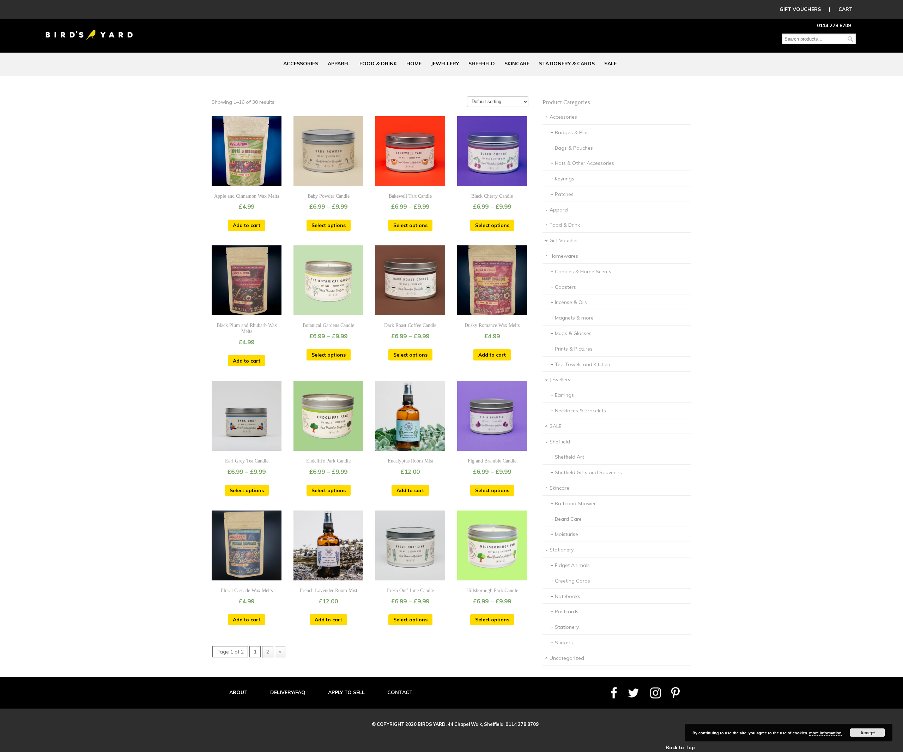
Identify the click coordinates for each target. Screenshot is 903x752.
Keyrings (564, 178)
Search (850, 39)
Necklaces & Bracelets (580, 410)
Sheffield (560, 441)
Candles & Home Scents (583, 271)
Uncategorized (567, 658)
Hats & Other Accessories (584, 163)
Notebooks (567, 596)
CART (845, 9)
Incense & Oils (571, 302)
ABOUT (238, 692)
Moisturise (566, 534)
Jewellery (560, 379)
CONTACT (400, 692)
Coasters (565, 287)
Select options (328, 225)
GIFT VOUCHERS (800, 9)
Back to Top (680, 747)
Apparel (559, 210)
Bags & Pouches (574, 148)
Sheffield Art (569, 457)
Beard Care (568, 519)
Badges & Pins (572, 132)
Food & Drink (565, 225)
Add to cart (246, 225)
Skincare (559, 488)
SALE (556, 426)
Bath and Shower (575, 503)
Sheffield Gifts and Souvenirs (588, 472)
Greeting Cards (572, 581)
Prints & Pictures (574, 349)
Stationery (562, 550)
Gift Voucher (564, 240)
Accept (867, 732)
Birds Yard (89, 29)
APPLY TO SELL (346, 692)
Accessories (563, 117)
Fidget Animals (572, 565)
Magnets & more (574, 318)
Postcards (566, 611)
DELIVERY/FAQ (287, 692)
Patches (564, 194)
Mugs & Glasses (573, 333)
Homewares (564, 256)
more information (825, 732)
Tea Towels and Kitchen (582, 364)
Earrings (564, 395)
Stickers (564, 642)
